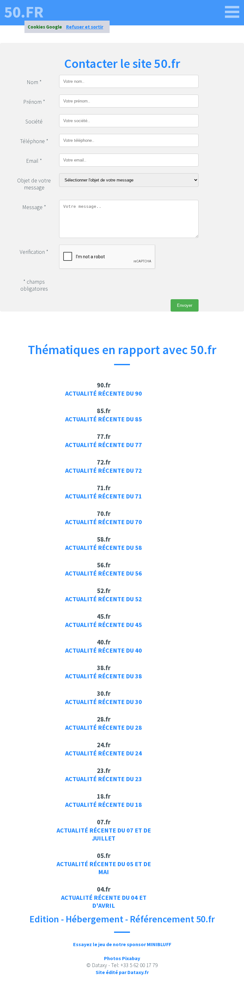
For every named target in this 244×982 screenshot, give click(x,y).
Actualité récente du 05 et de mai (104, 868)
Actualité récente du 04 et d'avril (103, 901)
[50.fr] (232, 12)
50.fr (24, 12)
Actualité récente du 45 (103, 625)
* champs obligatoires (34, 285)
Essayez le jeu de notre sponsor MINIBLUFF (122, 944)
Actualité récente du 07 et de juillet (104, 834)
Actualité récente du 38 (103, 676)
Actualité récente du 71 (103, 496)
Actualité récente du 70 (103, 522)
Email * (34, 160)
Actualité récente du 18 (103, 804)
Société (34, 121)
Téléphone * (34, 141)
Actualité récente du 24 (103, 753)
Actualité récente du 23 (103, 779)
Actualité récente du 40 (103, 650)
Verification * (34, 251)
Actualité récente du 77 (103, 445)
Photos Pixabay (122, 958)
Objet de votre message (34, 184)
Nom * (34, 82)
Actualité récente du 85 (103, 419)
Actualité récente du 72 (103, 470)
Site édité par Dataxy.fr (122, 972)
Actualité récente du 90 (103, 393)
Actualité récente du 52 (103, 599)
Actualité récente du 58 (103, 547)
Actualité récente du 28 (103, 727)
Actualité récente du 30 (103, 702)
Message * (34, 207)
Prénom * (34, 101)
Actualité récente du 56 (103, 573)
